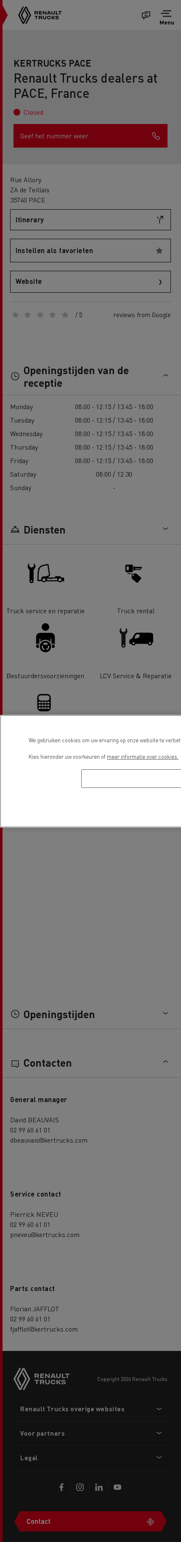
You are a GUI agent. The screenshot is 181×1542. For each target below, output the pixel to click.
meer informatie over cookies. (142, 756)
